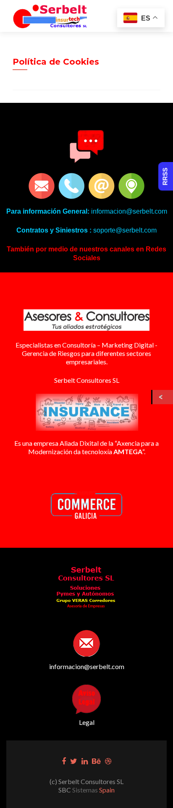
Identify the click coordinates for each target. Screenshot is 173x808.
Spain (106, 790)
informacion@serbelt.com (86, 666)
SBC (65, 790)
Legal (86, 722)
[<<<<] (163, 397)
